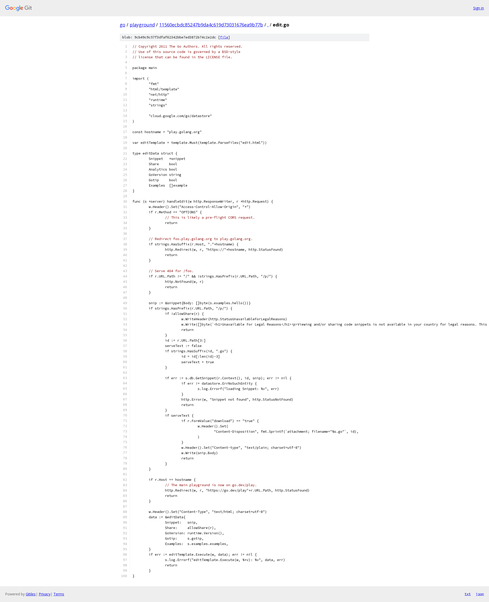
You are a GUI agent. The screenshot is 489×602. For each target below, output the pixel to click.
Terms (58, 594)
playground (142, 25)
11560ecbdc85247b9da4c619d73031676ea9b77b (211, 25)
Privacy (44, 594)
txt (468, 594)
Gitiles (31, 594)
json (480, 594)
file (224, 37)
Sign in (478, 8)
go (122, 25)
